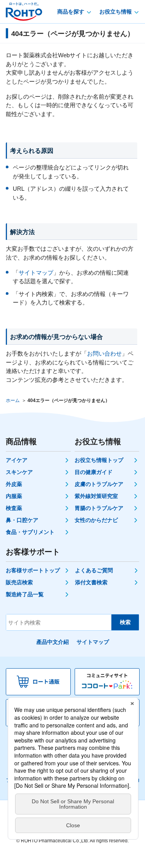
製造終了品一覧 (25, 594)
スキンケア (19, 472)
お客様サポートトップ (33, 570)
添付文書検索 (91, 582)
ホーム (13, 400)
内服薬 (14, 496)
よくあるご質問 (94, 570)
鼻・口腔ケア (22, 520)
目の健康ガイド (94, 472)
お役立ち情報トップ (99, 460)
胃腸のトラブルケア (99, 508)
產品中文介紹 (52, 642)
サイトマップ (36, 272)
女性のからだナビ (96, 520)
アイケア (16, 460)
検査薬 (14, 508)
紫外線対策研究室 (96, 496)
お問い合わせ (104, 353)
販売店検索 (19, 582)
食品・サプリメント (30, 532)
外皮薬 (14, 484)
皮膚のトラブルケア (99, 484)
